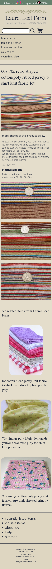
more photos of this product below (23, 135)
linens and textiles (11, 47)
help (8, 532)
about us (12, 527)
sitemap (11, 536)
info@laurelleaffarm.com (26, 561)
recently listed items (20, 518)
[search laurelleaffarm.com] (33, 30)
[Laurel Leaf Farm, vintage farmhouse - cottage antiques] (26, 16)
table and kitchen (11, 42)
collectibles (7, 52)
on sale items (15, 523)
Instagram (26, 3)
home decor (8, 38)
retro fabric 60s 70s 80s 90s (17, 177)
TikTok (44, 3)
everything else (10, 56)
